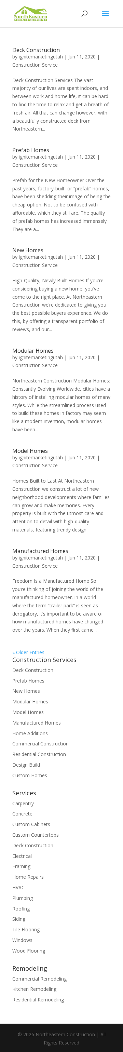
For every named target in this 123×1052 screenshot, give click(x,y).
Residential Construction (39, 754)
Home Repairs (28, 877)
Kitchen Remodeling (34, 989)
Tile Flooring (26, 929)
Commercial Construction (40, 743)
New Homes (27, 250)
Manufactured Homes (40, 551)
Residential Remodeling (38, 999)
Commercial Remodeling (39, 978)
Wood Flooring (28, 950)
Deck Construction (36, 50)
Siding (18, 919)
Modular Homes (33, 350)
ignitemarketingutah (41, 56)
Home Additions (30, 733)
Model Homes (30, 451)
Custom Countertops (35, 835)
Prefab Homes (30, 150)
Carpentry (23, 803)
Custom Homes (29, 775)
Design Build (26, 764)
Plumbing (22, 898)
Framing (21, 866)
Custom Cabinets (31, 824)
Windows (22, 940)
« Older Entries (28, 652)
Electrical (22, 856)
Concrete (22, 813)
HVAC (18, 887)
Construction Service (35, 65)
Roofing (21, 908)
